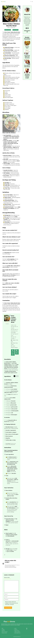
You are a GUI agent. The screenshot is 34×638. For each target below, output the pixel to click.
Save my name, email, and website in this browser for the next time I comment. (11, 603)
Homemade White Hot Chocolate (27, 56)
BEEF (2, 628)
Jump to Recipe (8, 29)
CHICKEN (3, 629)
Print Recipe (13, 353)
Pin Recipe (17, 352)
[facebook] (26, 628)
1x (14, 376)
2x (16, 376)
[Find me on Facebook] (26, 28)
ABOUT (16, 628)
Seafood (3, 630)
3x (17, 376)
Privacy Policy (17, 630)
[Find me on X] (28, 28)
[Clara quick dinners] (3, 1)
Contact (16, 629)
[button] (31, 1)
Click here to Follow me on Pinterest (10, 567)
